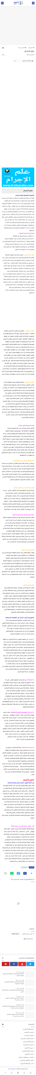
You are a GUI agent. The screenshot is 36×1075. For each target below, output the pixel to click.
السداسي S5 (21, 47)
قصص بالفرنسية (28, 1035)
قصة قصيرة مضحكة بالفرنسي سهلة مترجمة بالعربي (13, 991)
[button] (25, 873)
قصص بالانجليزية (28, 1032)
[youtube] (22, 964)
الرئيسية (31, 47)
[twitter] (30, 964)
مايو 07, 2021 (20, 988)
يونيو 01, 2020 (19, 972)
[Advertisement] (18, 25)
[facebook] (14, 964)
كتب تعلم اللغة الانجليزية (26, 1063)
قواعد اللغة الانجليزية (27, 1051)
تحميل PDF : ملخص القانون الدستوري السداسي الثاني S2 (15, 999)
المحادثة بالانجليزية (28, 1044)
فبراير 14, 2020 (19, 980)
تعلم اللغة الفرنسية (28, 1041)
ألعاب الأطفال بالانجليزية (26, 1060)
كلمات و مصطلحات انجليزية (25, 1057)
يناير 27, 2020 (19, 996)
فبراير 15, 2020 (19, 1012)
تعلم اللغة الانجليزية (28, 1029)
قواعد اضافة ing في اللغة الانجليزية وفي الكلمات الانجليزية (14, 982)
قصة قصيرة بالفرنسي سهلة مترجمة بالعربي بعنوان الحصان (13, 974)
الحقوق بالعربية (12, 1069)
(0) (3, 55)
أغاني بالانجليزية (29, 1054)
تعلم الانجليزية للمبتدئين (27, 1038)
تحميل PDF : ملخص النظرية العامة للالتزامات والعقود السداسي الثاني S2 (13, 1007)
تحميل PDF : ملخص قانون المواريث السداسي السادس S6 (15, 1015)
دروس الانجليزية (29, 1048)
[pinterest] (6, 964)
